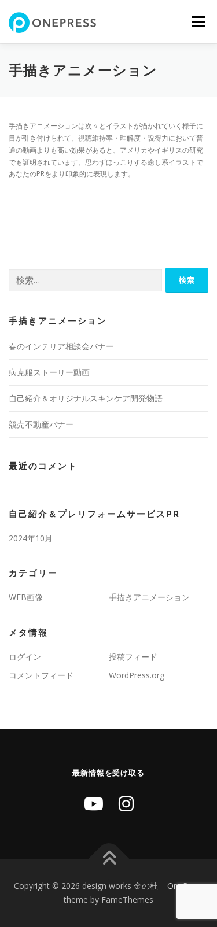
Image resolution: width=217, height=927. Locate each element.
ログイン (25, 656)
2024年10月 (31, 538)
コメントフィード (41, 675)
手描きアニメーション (149, 597)
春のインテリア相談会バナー (61, 346)
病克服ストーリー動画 (49, 372)
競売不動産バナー (41, 424)
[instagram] (126, 803)
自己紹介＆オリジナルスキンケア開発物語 (86, 398)
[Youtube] (94, 803)
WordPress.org (136, 675)
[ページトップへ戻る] (108, 859)
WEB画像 (26, 597)
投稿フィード (133, 656)
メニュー (198, 22)
